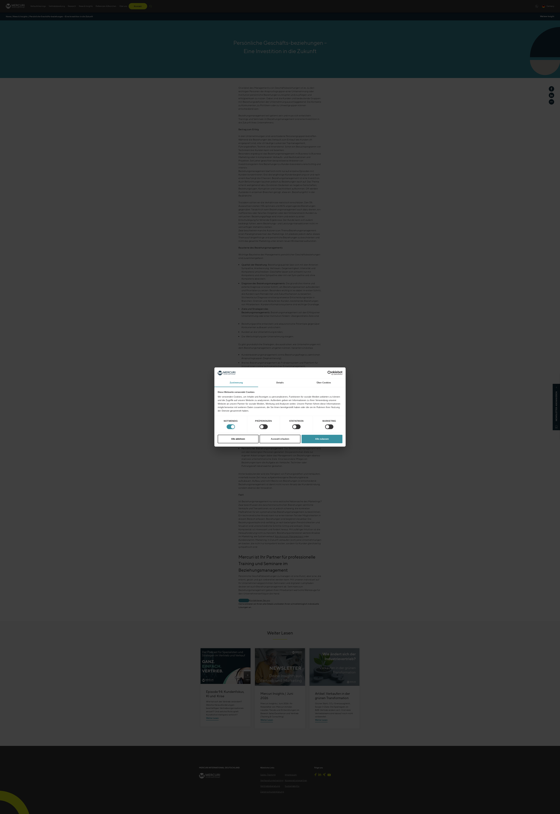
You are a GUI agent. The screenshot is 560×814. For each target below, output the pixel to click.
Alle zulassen (322, 439)
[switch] (263, 426)
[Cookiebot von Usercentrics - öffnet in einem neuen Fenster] (329, 373)
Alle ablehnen (238, 439)
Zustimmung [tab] (236, 382)
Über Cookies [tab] (324, 382)
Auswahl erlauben (280, 439)
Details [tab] (280, 382)
